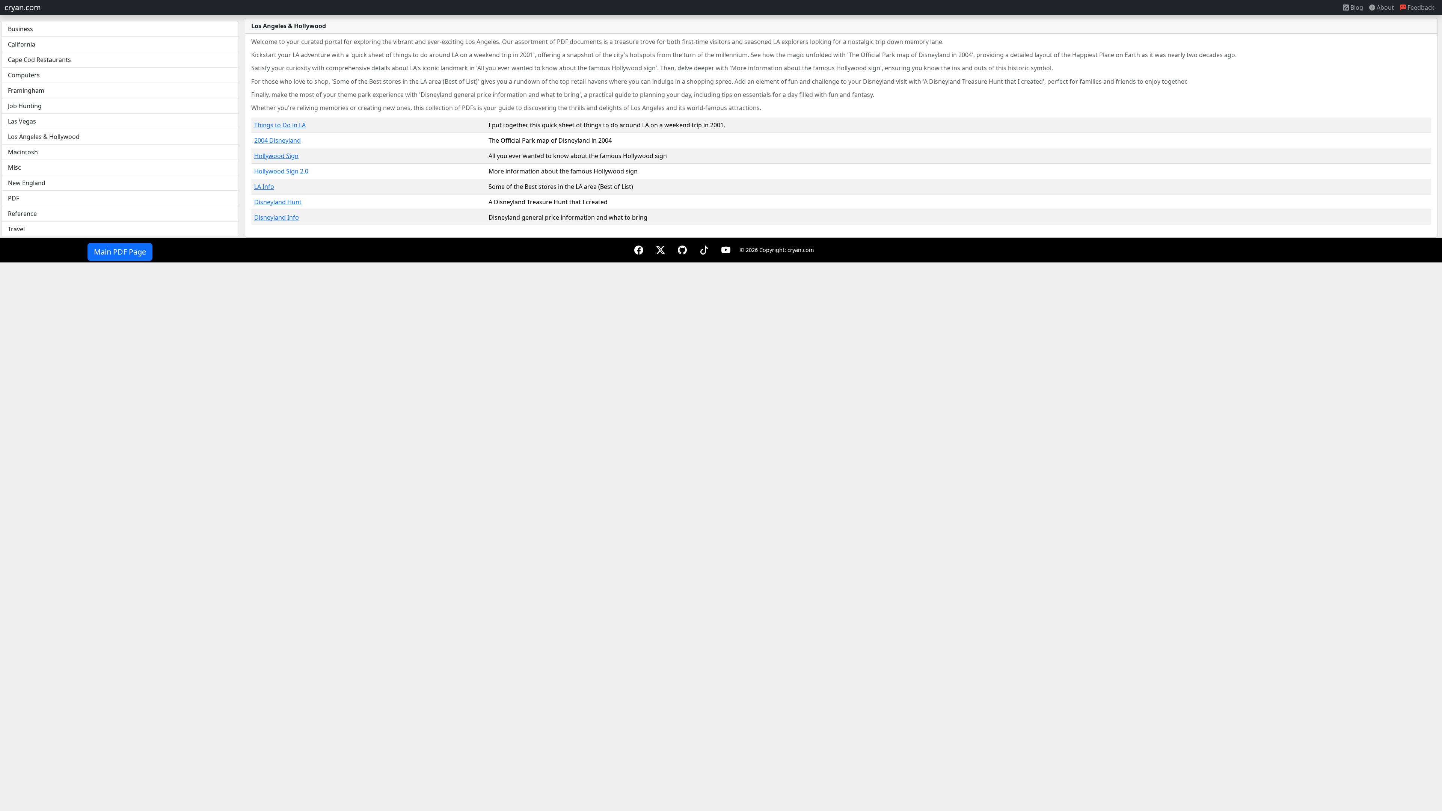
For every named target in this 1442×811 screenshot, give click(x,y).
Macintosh (23, 152)
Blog (1356, 7)
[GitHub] (682, 250)
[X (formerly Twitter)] (660, 250)
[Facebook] (638, 250)
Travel (16, 229)
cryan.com (23, 7)
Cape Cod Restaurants (39, 60)
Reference (22, 214)
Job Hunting (25, 106)
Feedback (1420, 7)
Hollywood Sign (276, 156)
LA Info (264, 186)
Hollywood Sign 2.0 (281, 171)
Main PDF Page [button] (120, 252)
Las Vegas (22, 121)
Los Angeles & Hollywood (44, 137)
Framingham (26, 90)
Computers (24, 75)
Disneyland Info (276, 217)
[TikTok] (704, 250)
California (21, 44)
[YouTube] (725, 250)
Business (20, 29)
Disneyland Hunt (278, 202)
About (1384, 7)
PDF (13, 198)
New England (26, 183)
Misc (14, 167)
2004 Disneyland (277, 140)
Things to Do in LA (280, 125)
